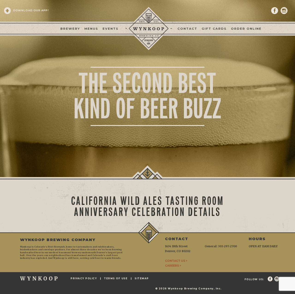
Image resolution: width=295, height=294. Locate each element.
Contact (187, 28)
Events (110, 28)
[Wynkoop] (147, 28)
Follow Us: (254, 279)
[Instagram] (284, 10)
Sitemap (142, 278)
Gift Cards (214, 28)
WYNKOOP (39, 278)
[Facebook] (274, 10)
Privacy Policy (84, 278)
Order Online (246, 28)
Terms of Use (115, 278)
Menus (91, 28)
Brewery (70, 28)
